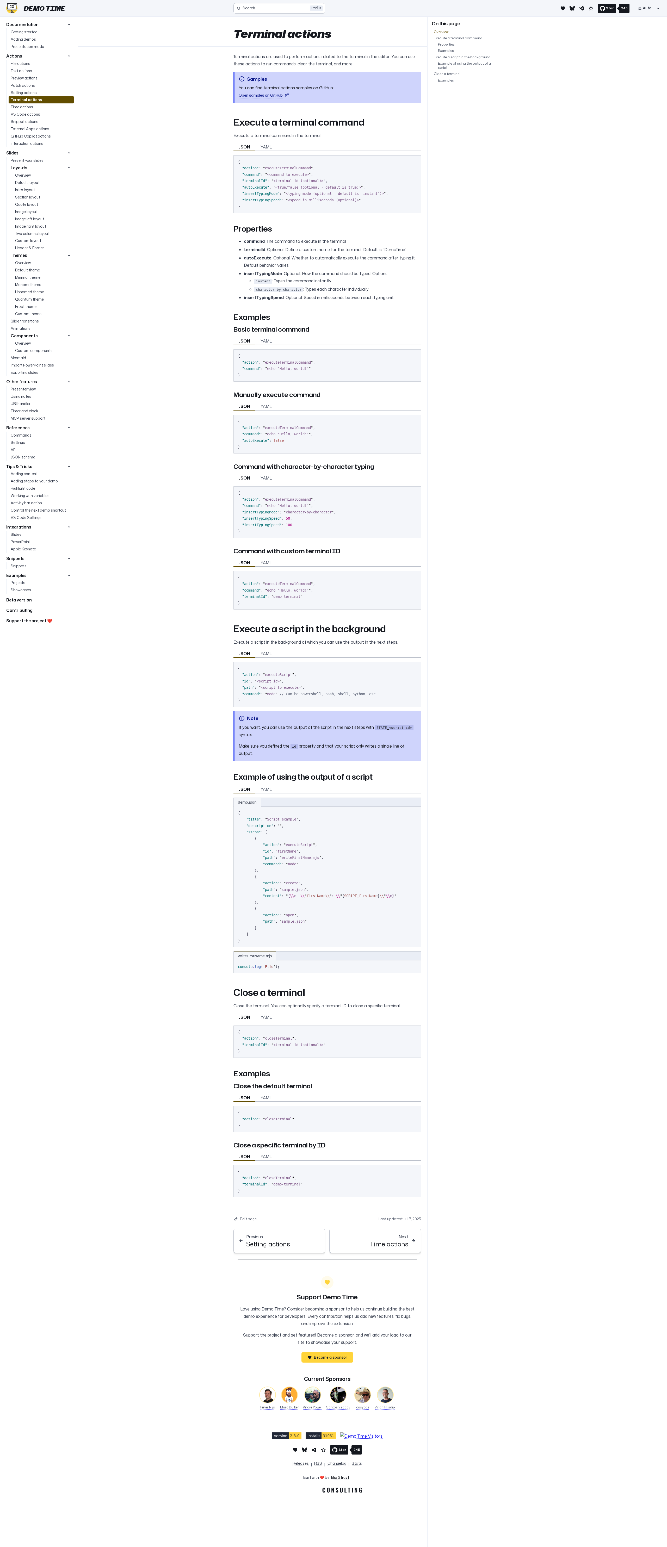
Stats (357, 1463)
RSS (318, 1463)
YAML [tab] (266, 147)
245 (624, 8)
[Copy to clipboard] (414, 161)
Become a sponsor (330, 1357)
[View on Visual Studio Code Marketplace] (286, 1435)
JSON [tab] (244, 147)
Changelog (337, 1463)
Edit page (248, 1218)
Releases (301, 1463)
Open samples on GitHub (261, 95)
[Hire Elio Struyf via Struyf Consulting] (327, 1491)
